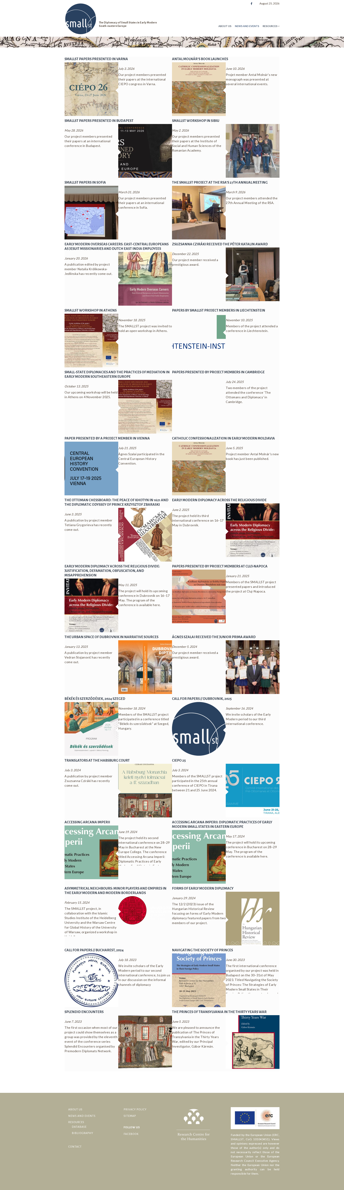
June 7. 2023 (73, 1021)
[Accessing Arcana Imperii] (91, 852)
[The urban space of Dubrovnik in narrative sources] (145, 666)
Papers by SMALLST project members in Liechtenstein (218, 310)
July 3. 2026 (126, 69)
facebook (131, 1133)
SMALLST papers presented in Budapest (98, 121)
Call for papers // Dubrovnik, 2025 (202, 699)
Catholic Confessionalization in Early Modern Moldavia (223, 438)
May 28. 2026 (73, 130)
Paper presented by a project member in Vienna (107, 438)
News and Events (247, 26)
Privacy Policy (135, 1109)
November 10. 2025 (239, 320)
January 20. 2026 (76, 258)
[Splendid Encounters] (145, 1041)
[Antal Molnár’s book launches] (199, 88)
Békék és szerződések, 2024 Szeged (94, 699)
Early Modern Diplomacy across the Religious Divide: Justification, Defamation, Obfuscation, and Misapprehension (112, 570)
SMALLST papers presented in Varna (96, 59)
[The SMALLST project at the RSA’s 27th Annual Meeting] (199, 212)
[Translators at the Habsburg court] (145, 790)
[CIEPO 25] (253, 790)
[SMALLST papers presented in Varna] (91, 88)
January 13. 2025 (76, 647)
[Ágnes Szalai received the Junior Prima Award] (253, 666)
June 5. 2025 (234, 448)
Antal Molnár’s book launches (200, 59)
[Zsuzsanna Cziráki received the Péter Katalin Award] (253, 274)
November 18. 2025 (131, 320)
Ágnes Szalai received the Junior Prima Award (214, 637)
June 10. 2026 (235, 69)
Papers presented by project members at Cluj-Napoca (219, 566)
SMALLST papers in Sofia (85, 182)
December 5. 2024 (184, 647)
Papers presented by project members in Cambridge (218, 372)
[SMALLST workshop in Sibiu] (253, 150)
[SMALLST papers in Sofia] (91, 212)
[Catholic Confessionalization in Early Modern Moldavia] (199, 468)
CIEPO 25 (179, 760)
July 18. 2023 (127, 960)
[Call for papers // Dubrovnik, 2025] (199, 728)
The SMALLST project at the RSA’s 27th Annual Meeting (220, 182)
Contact (75, 1146)
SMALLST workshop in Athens (90, 310)
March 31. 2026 (129, 192)
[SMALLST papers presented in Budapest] (145, 150)
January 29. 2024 (183, 898)
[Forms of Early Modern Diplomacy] (253, 918)
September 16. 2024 (239, 708)
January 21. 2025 (237, 576)
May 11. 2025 (127, 585)
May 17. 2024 (235, 836)
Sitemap (130, 1115)
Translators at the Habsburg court (97, 760)
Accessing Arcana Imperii (87, 822)
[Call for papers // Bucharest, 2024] (91, 980)
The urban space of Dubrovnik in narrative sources (111, 637)
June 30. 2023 (235, 960)
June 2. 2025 (180, 510)
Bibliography (82, 1133)
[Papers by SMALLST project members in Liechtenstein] (199, 330)
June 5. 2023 (180, 1021)
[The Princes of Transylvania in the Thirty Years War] (253, 1041)
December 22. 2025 (185, 254)
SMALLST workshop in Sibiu (195, 121)
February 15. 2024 (76, 902)
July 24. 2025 (235, 382)
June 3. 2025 (73, 514)
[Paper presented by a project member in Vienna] (91, 468)
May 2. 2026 (180, 130)
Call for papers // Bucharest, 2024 (94, 950)
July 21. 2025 (127, 448)
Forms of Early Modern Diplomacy (202, 888)
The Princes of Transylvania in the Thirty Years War (219, 1012)
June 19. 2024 (127, 832)
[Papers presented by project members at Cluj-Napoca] (199, 596)
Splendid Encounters (84, 1012)
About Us (224, 26)
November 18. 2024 (131, 708)
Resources (270, 26)
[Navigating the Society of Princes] (199, 980)
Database (79, 1126)
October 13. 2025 (76, 386)
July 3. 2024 (72, 770)
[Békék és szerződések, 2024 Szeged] (91, 728)
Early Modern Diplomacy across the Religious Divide (219, 500)
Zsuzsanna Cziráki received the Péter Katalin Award (220, 244)
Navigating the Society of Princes (202, 950)
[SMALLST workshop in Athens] (91, 340)
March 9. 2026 (235, 192)
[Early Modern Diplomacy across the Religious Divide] (253, 529)
